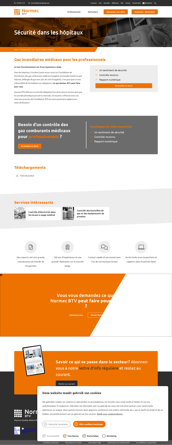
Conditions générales (51, 442)
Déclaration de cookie (73, 442)
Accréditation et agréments (146, 442)
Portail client (136, 3)
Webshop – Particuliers (145, 12)
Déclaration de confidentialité (119, 442)
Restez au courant (67, 383)
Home (16, 49)
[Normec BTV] (30, 413)
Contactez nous (76, 315)
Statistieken (92, 436)
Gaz (33, 49)
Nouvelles (107, 3)
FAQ (122, 3)
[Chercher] (155, 3)
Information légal (94, 442)
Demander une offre (116, 12)
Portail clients (97, 315)
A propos (94, 3)
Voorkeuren (73, 436)
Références (115, 3)
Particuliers (93, 12)
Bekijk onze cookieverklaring (110, 414)
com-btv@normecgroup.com (39, 3)
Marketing (111, 436)
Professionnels (73, 12)
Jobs (100, 3)
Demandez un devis (123, 85)
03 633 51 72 (20, 3)
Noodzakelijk (53, 436)
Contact (127, 3)
